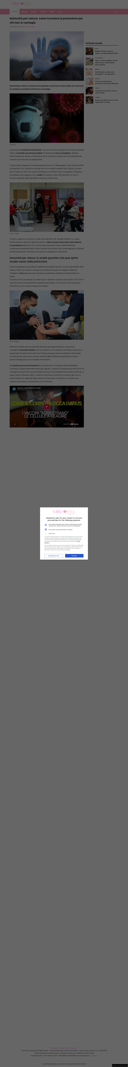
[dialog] (64, 533)
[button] (64, 533)
